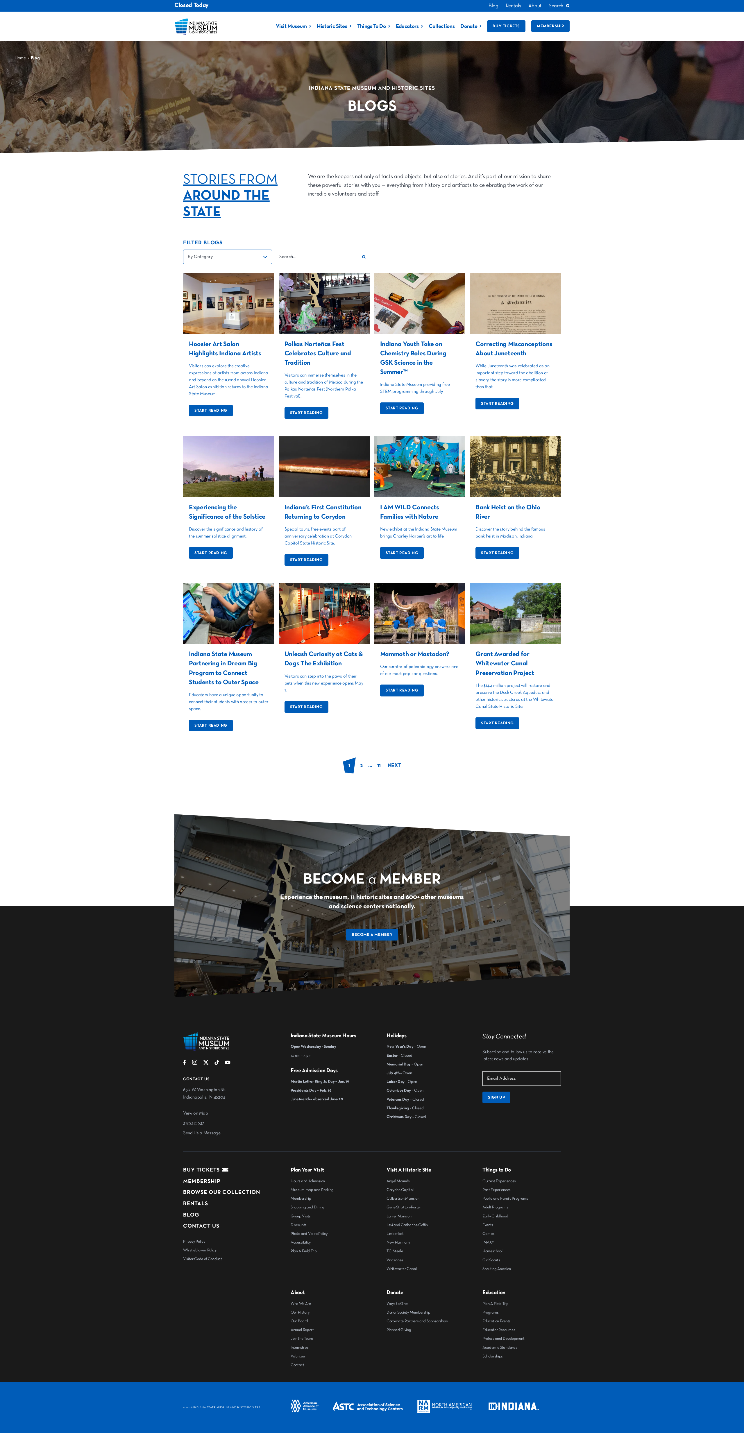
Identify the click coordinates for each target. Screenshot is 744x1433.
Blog (493, 5)
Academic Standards (499, 1348)
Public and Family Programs (505, 1198)
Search (556, 5)
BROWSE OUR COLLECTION (221, 1192)
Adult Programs (495, 1207)
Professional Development (503, 1339)
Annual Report (302, 1330)
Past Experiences (496, 1190)
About (534, 5)
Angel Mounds (398, 1181)
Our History (300, 1312)
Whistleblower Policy (200, 1250)
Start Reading (210, 411)
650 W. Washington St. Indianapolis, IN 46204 (204, 1094)
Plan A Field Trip (304, 1251)
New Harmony (398, 1242)
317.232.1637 (193, 1123)
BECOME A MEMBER (372, 935)
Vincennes (395, 1260)
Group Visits (301, 1216)
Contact (297, 1365)
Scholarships (492, 1356)
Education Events (496, 1321)
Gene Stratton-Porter (404, 1207)
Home (20, 58)
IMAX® (487, 1242)
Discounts (299, 1225)
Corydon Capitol (400, 1190)
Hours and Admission (308, 1181)
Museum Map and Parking (312, 1190)
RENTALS (195, 1203)
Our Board (299, 1321)
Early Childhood (495, 1216)
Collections (442, 26)
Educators (407, 26)
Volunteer (298, 1356)
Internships (299, 1348)
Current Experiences (499, 1181)
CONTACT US (201, 1226)
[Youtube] (227, 1063)
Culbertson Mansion (403, 1198)
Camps (488, 1234)
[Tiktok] (216, 1064)
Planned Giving (399, 1330)
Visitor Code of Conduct (202, 1259)
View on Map (195, 1113)
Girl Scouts (491, 1260)
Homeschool (492, 1251)
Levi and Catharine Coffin (407, 1225)
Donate (468, 26)
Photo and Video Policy (309, 1234)
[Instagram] (194, 1064)
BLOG (191, 1215)
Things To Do (371, 26)
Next (394, 765)
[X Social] (206, 1064)
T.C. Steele (395, 1251)
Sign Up (496, 1097)
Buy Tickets (506, 26)
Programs (490, 1312)
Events (487, 1225)
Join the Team (302, 1339)
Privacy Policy (194, 1241)
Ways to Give (397, 1304)
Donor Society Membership (408, 1312)
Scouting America (496, 1269)
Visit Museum (291, 26)
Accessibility (301, 1242)
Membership (550, 26)
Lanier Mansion (399, 1216)
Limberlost (395, 1234)
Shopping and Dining (307, 1207)
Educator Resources (498, 1330)
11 (378, 765)
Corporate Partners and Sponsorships (417, 1321)
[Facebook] (184, 1064)
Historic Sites (332, 26)
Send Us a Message (202, 1133)
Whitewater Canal (402, 1269)
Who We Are (301, 1304)
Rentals (513, 5)
